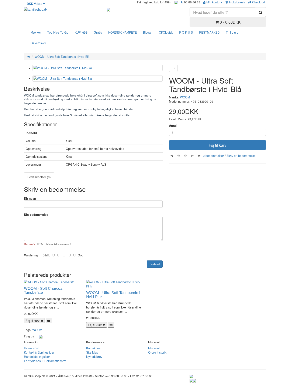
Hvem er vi (31, 348)
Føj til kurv (217, 145)
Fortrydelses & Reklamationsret (45, 361)
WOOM (185, 97)
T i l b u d (232, 32)
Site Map (92, 352)
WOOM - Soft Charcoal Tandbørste (43, 290)
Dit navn (30, 198)
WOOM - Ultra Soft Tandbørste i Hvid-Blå (62, 56)
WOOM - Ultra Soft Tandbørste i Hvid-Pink (113, 294)
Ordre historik (157, 352)
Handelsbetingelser (37, 356)
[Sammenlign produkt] (173, 68)
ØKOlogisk (166, 32)
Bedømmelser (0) (39, 177)
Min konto (154, 348)
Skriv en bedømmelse (241, 156)
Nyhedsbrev (94, 356)
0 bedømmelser (213, 156)
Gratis (98, 32)
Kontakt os (93, 348)
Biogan (147, 32)
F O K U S (186, 32)
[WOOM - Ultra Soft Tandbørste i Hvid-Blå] (97, 68)
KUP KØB (81, 32)
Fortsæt (154, 264)
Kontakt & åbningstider (39, 352)
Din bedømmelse (36, 214)
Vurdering (31, 255)
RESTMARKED (209, 32)
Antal (173, 125)
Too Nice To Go (57, 32)
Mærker (36, 32)
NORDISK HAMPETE (122, 32)
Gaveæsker (38, 43)
